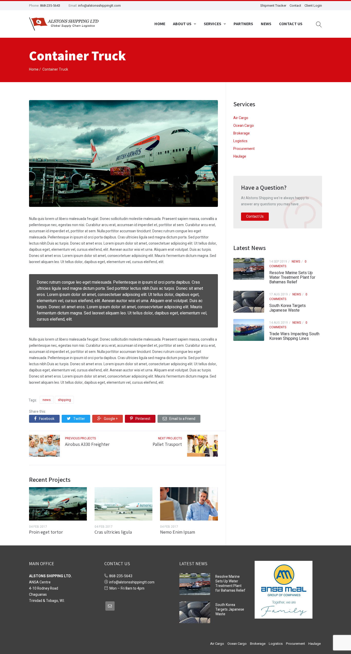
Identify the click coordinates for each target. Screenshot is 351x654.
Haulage (239, 156)
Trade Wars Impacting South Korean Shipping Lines (294, 336)
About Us (182, 23)
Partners (243, 23)
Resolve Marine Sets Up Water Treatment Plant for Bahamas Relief (292, 277)
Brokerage (241, 133)
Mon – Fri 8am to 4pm (126, 588)
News (266, 23)
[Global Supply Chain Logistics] (63, 24)
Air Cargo (240, 118)
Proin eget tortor (46, 532)
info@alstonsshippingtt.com (99, 5)
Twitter (79, 418)
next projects (170, 438)
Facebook (46, 418)
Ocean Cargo (243, 125)
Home (159, 23)
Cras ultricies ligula (113, 532)
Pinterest (142, 418)
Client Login (313, 5)
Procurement (244, 148)
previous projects (80, 438)
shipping (64, 399)
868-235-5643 (50, 5)
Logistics (240, 141)
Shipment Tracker (273, 5)
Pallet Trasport (167, 444)
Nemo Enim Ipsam (177, 532)
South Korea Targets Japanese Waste (287, 308)
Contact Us (290, 23)
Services (212, 23)
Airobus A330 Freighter (87, 444)
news (47, 399)
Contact (295, 5)
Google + (111, 418)
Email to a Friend (182, 418)
